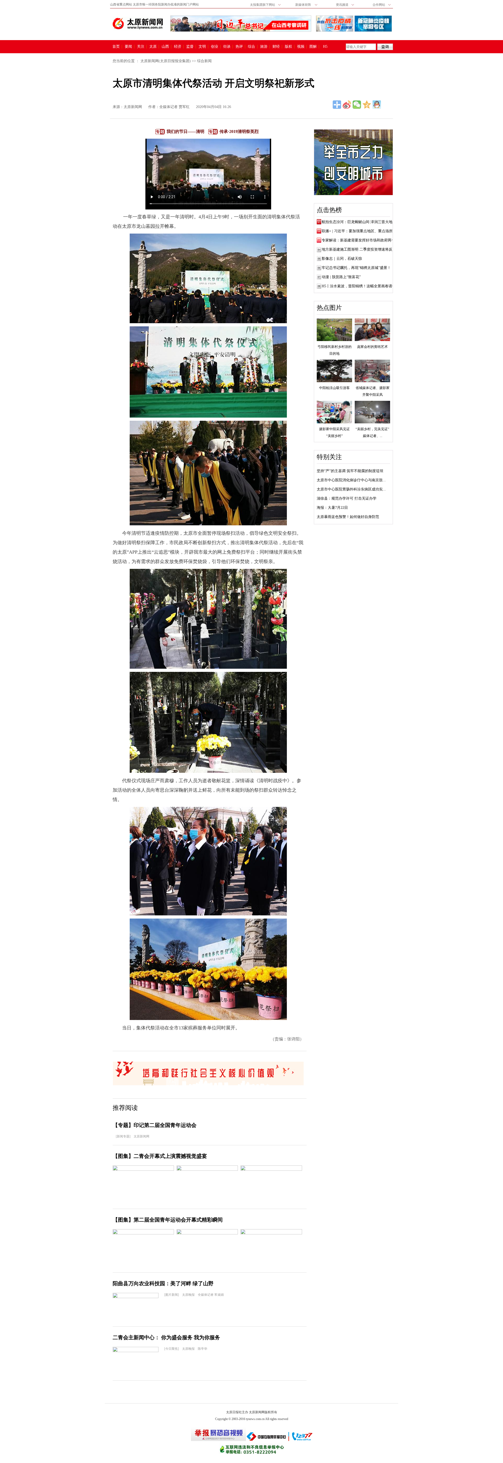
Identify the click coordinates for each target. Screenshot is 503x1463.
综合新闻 (204, 61)
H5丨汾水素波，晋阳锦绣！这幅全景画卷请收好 (361, 286)
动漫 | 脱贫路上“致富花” (341, 277)
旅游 (263, 46)
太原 (153, 46)
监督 (190, 46)
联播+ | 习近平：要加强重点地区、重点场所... (359, 231)
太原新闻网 (133, 107)
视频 (300, 46)
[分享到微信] (357, 104)
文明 (202, 46)
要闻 (128, 46)
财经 (276, 46)
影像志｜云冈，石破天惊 (342, 259)
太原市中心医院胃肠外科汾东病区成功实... (351, 489)
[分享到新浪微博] (347, 104)
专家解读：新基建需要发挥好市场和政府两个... (360, 240)
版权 (288, 46)
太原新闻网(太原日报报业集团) (165, 61)
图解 (313, 46)
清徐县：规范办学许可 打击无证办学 (346, 498)
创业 (214, 46)
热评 (239, 46)
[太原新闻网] (138, 23)
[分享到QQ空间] (367, 104)
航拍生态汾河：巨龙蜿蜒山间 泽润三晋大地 (357, 222)
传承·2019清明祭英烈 (239, 131)
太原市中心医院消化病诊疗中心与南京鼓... (351, 480)
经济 (177, 46)
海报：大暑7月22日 (332, 508)
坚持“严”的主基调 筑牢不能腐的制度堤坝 (350, 471)
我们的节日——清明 (185, 131)
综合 (251, 46)
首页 (116, 46)
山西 (165, 46)
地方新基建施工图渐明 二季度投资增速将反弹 (359, 249)
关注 (140, 46)
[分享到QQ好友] (377, 104)
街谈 (227, 46)
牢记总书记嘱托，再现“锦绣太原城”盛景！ (356, 268)
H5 (327, 46)
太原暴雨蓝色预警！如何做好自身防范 (348, 517)
